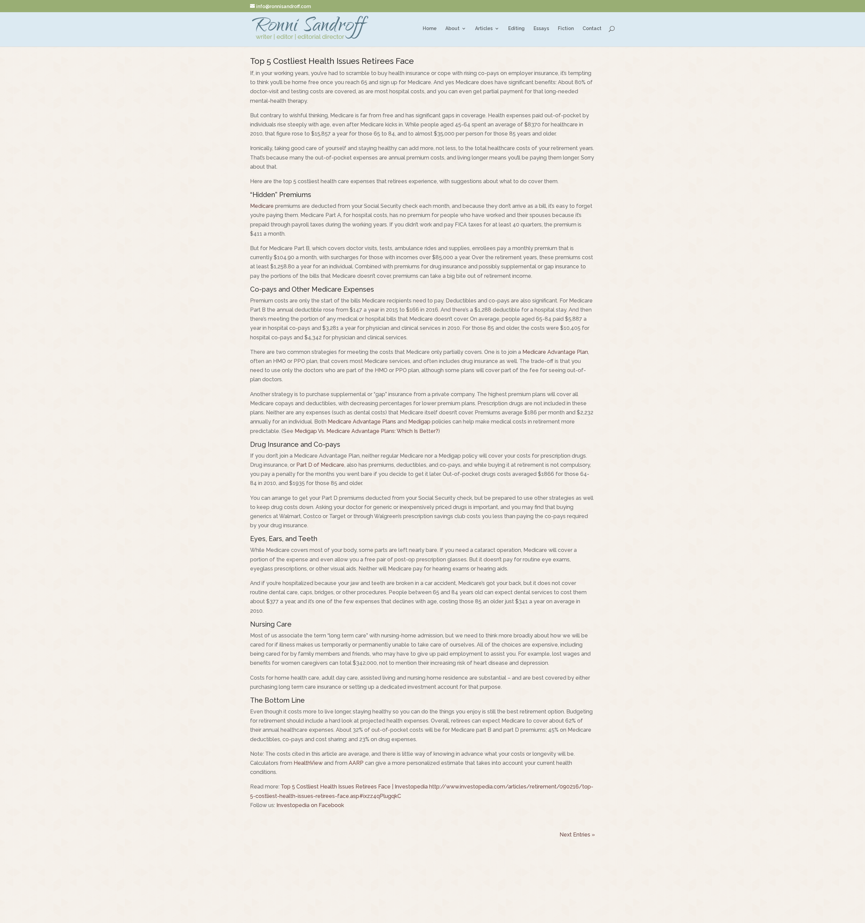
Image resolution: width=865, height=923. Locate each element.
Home (430, 28)
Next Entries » (577, 834)
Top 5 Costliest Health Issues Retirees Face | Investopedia (354, 786)
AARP (356, 763)
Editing (516, 28)
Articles (484, 28)
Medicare (262, 206)
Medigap (419, 421)
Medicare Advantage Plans (362, 421)
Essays (541, 28)
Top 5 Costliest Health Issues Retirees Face (332, 61)
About (452, 28)
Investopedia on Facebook (310, 805)
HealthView (308, 763)
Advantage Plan (567, 352)
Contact (592, 28)
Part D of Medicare (320, 465)
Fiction (566, 28)
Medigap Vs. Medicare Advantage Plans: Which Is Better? (366, 431)
